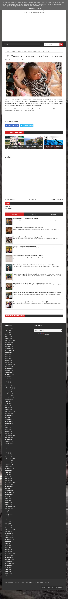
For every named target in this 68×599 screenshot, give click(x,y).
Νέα (29, 59)
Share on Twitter (28, 125)
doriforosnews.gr (45, 582)
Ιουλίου (6, 330)
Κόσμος (25, 59)
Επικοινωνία (8, 210)
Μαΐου (6, 334)
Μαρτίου (7, 338)
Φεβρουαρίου (8, 340)
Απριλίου (7, 336)
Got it (39, 8)
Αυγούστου (8, 328)
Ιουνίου (6, 332)
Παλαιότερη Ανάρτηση (57, 199)
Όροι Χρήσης (8, 208)
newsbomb (15, 121)
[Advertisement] (34, 27)
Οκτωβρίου (8, 348)
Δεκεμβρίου (8, 344)
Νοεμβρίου (7, 346)
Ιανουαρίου (8, 342)
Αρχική (43, 587)
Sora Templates (30, 582)
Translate (46, 334)
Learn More (31, 8)
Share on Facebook (13, 125)
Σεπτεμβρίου (8, 350)
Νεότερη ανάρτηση (10, 199)
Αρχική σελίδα (33, 199)
